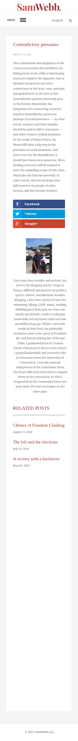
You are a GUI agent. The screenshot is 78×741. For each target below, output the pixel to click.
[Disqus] (39, 537)
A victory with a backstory (36, 458)
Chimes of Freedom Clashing (39, 425)
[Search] (68, 21)
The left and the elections (35, 441)
